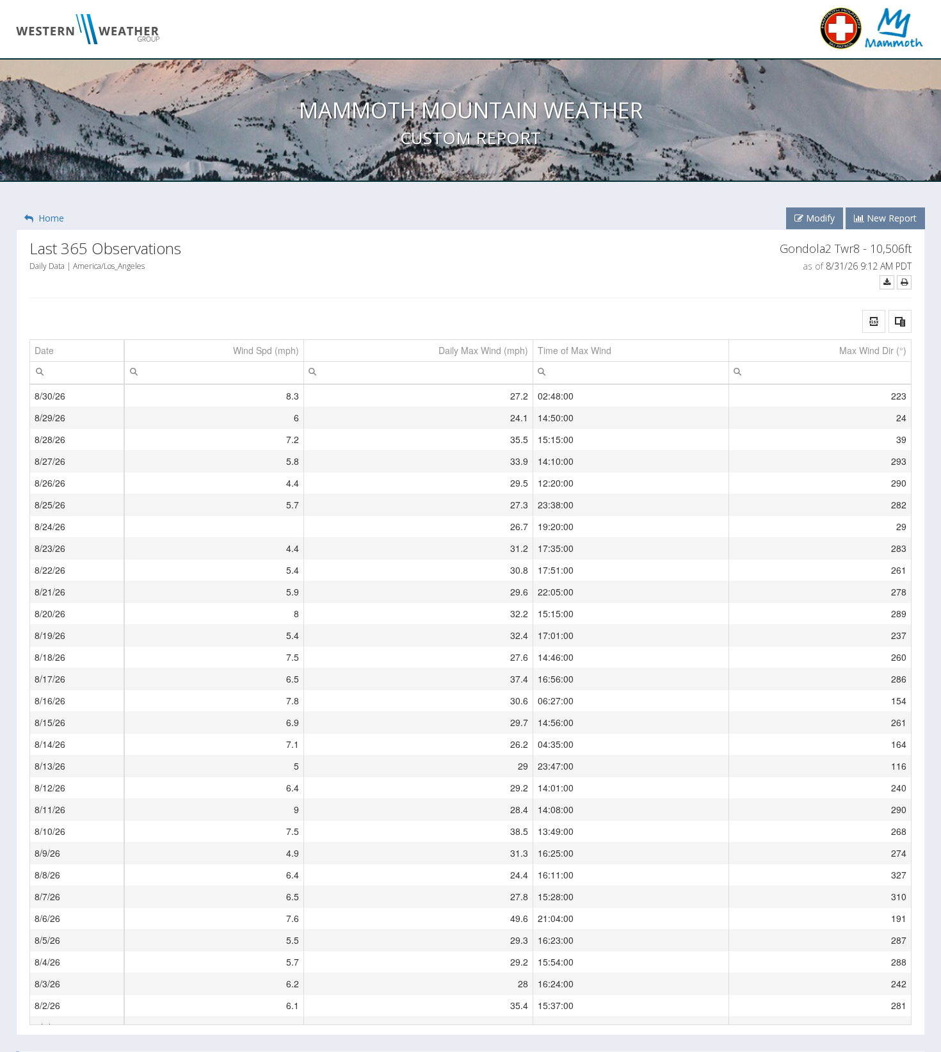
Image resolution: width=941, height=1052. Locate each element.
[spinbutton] (213, 373)
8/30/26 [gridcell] (50, 395)
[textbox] (77, 373)
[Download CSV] (887, 282)
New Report (890, 218)
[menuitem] (39, 370)
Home (48, 218)
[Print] (904, 282)
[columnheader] (77, 351)
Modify (819, 218)
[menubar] (39, 371)
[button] (873, 321)
